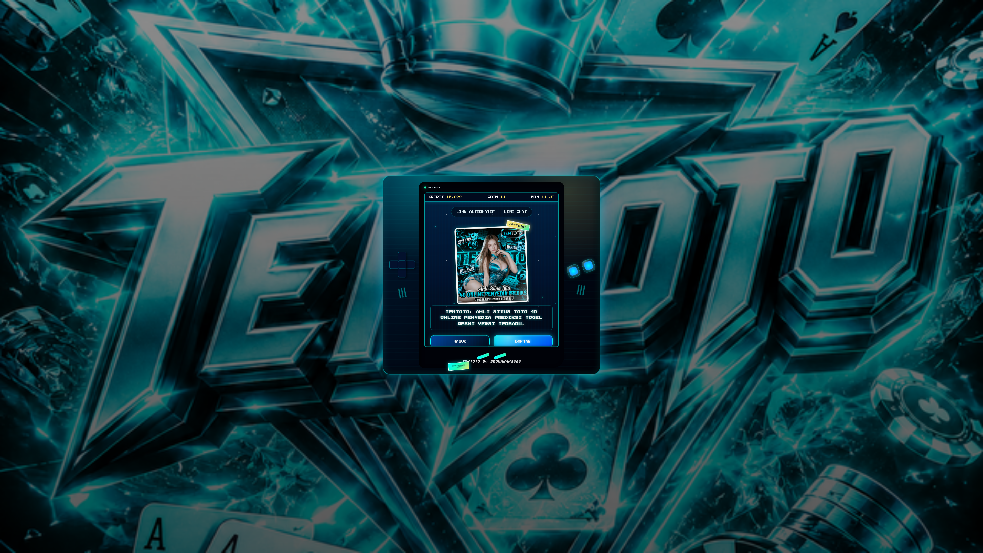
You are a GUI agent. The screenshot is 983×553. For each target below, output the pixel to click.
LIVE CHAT (515, 213)
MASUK (460, 342)
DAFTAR (523, 342)
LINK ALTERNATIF (475, 213)
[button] (483, 357)
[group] (402, 266)
